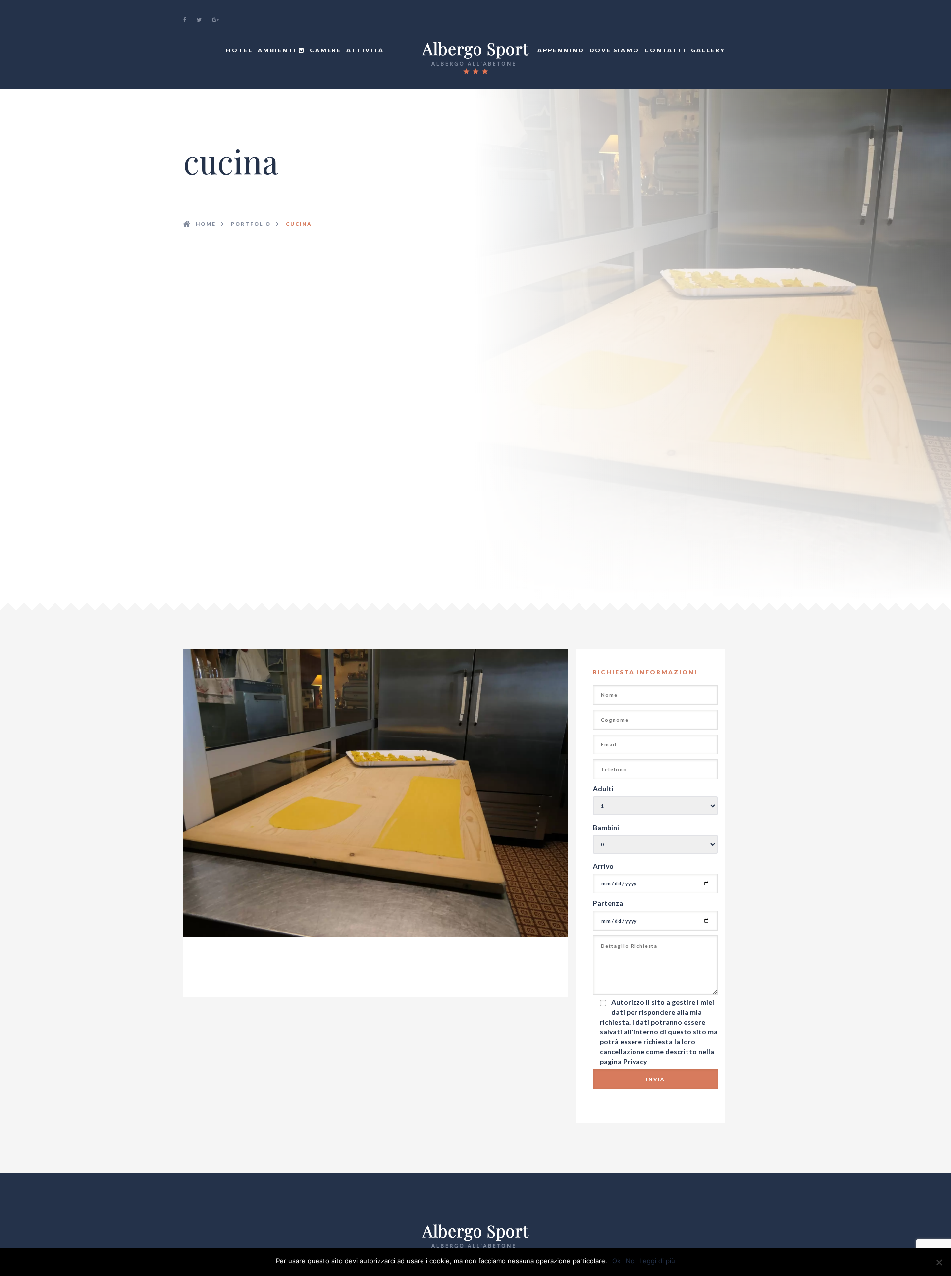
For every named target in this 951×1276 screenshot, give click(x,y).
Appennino (560, 50)
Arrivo (603, 866)
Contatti (665, 50)
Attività (365, 50)
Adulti (603, 789)
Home (206, 224)
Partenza (608, 903)
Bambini (606, 827)
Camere (325, 50)
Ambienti (278, 50)
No (630, 1261)
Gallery (708, 50)
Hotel (239, 50)
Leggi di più (657, 1261)
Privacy (635, 1061)
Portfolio (251, 224)
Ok (616, 1261)
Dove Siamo (614, 50)
